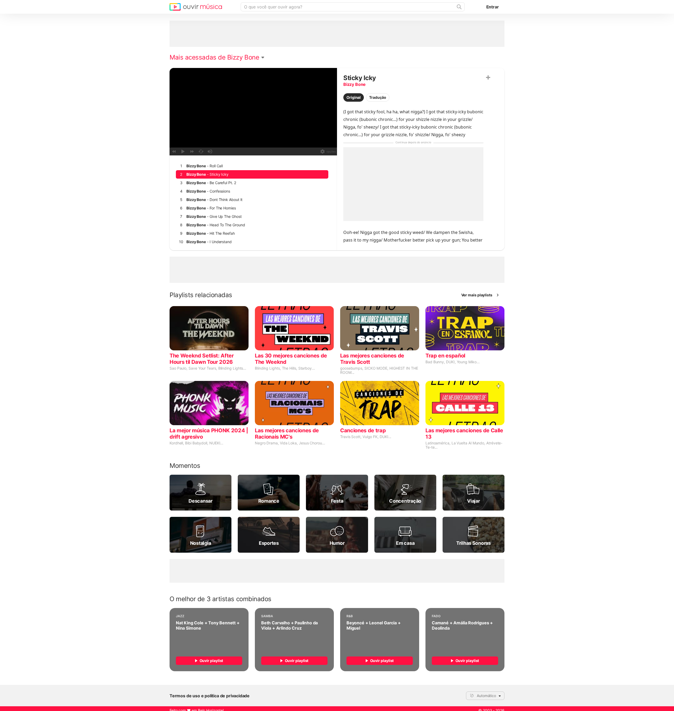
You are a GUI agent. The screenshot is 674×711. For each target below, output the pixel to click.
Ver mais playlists (477, 295)
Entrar (492, 6)
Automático (486, 695)
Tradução (377, 97)
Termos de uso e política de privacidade (210, 695)
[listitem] (252, 166)
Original (353, 97)
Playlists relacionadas (201, 295)
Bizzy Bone (354, 84)
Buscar (458, 6)
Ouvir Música (196, 7)
